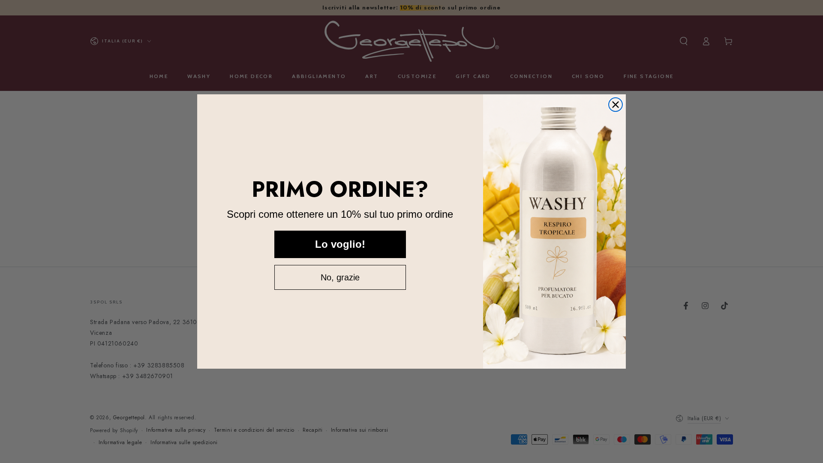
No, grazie (340, 277)
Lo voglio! (340, 244)
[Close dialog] (615, 104)
